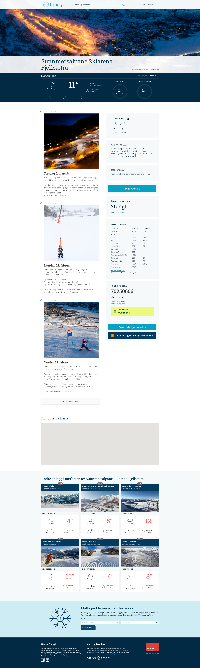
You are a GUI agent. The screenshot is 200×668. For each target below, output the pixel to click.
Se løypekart (132, 188)
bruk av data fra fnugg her (110, 654)
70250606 (122, 291)
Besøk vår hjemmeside (132, 327)
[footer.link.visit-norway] (152, 654)
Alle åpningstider (117, 212)
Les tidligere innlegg (70, 401)
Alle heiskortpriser (118, 271)
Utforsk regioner (147, 5)
